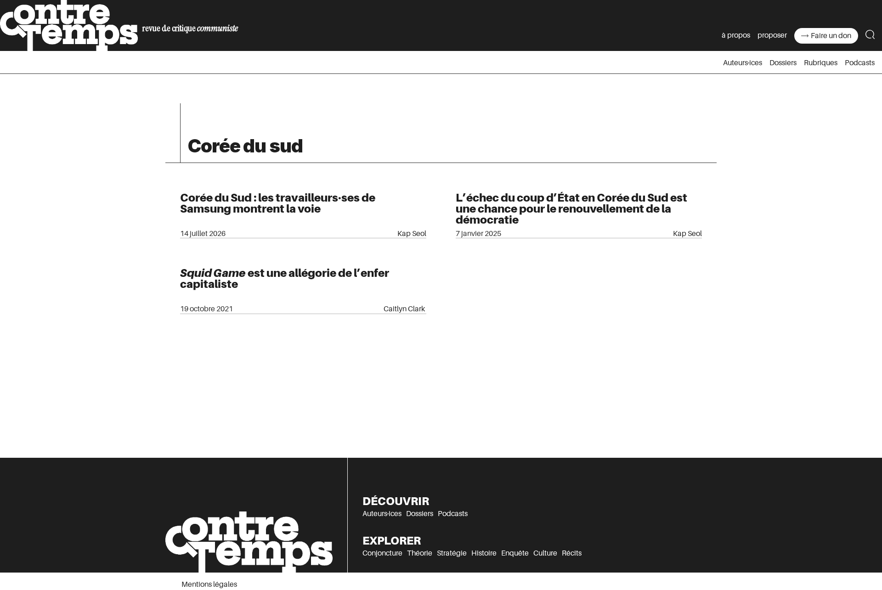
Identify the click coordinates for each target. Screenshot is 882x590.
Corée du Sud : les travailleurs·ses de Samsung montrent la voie (277, 203)
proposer (772, 35)
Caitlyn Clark (405, 309)
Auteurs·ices (742, 63)
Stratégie (452, 553)
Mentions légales (209, 584)
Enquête (515, 553)
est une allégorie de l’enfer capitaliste (284, 278)
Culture (545, 553)
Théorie (419, 553)
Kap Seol (411, 234)
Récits (572, 553)
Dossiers (783, 63)
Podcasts (860, 63)
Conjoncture (382, 553)
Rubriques (820, 63)
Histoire (484, 553)
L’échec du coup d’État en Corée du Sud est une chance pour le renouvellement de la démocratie (571, 208)
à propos (736, 35)
